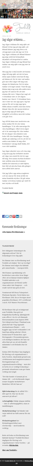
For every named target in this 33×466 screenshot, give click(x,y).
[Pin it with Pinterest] (13, 216)
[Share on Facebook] (3, 216)
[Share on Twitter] (7, 216)
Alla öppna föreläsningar (13, 232)
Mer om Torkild (9, 450)
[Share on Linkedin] (17, 216)
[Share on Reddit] (10, 216)
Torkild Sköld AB (10, 461)
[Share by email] (20, 216)
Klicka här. (14, 445)
